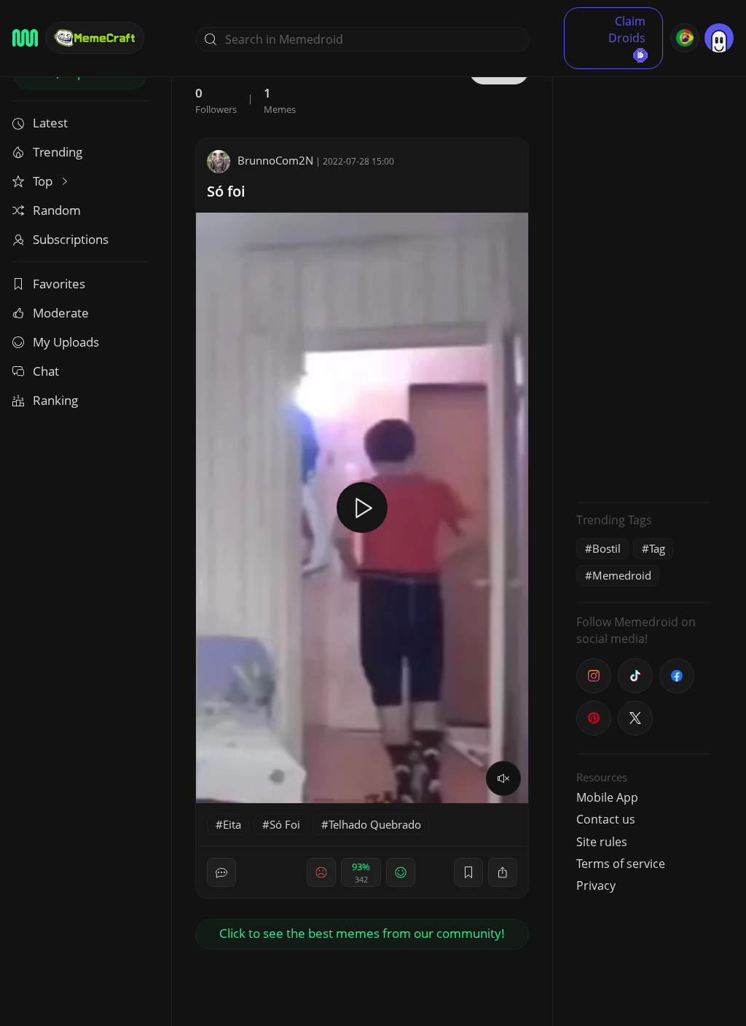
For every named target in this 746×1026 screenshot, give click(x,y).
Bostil (606, 548)
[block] (502, 872)
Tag (657, 548)
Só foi (226, 191)
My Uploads (66, 342)
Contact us (605, 819)
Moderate (61, 312)
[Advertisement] (644, 273)
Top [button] (44, 181)
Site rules (601, 842)
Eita (232, 824)
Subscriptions (71, 239)
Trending (57, 151)
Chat (46, 371)
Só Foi (285, 824)
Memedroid (621, 575)
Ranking (55, 400)
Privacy (596, 885)
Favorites (59, 283)
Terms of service (620, 864)
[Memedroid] (25, 38)
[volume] (503, 778)
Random (57, 210)
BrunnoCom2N (275, 160)
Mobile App (607, 797)
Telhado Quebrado (375, 824)
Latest (50, 122)
